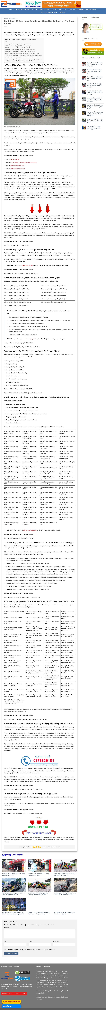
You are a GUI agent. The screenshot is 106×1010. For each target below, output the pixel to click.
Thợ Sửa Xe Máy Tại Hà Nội (11, 18)
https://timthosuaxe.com (18, 168)
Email (31, 941)
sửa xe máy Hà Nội (27, 265)
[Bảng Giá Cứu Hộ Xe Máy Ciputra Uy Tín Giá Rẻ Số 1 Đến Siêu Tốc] (65, 865)
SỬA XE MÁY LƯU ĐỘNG (23, 9)
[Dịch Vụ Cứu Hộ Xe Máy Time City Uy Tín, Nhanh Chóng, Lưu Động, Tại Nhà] (14, 904)
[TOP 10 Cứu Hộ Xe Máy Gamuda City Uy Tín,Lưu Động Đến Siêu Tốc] (14, 885)
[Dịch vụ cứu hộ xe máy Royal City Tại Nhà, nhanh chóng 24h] (65, 904)
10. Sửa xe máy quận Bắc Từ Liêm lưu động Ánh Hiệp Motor (20, 60)
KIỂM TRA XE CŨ (45, 9)
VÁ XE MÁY (35, 9)
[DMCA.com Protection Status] (22, 972)
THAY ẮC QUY (67, 9)
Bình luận (7, 927)
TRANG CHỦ (12, 9)
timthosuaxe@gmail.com (17, 165)
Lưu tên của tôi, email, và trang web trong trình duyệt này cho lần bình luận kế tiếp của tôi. (31, 949)
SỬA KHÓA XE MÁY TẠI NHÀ (49, 12)
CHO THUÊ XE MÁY (90, 9)
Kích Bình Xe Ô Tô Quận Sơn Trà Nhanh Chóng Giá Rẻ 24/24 (94, 85)
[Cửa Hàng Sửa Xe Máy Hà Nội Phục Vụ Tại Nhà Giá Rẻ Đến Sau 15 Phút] (65, 885)
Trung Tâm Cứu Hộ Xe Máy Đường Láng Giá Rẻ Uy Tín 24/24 (95, 121)
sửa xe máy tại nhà (30, 339)
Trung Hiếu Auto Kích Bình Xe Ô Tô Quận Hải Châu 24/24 (95, 78)
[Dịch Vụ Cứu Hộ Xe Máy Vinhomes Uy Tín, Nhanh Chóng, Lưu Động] (40, 904)
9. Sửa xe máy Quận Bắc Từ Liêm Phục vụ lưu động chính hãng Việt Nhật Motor (24, 59)
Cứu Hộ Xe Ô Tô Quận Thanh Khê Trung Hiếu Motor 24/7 (93, 128)
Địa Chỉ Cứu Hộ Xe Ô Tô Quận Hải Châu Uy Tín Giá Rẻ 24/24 (95, 92)
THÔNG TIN (62, 12)
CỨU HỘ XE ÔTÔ (56, 9)
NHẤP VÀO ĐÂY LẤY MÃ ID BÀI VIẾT (14, 993)
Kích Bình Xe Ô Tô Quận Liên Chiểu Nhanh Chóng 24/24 (94, 71)
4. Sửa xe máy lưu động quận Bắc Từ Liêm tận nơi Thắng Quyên (20, 49)
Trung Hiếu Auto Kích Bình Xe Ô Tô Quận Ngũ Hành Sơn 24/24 (95, 64)
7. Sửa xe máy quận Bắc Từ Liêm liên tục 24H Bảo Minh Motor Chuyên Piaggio (24, 55)
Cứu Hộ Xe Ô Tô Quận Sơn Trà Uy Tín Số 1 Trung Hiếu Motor (95, 106)
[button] (33, 847)
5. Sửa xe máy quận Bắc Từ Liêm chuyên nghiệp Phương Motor (20, 51)
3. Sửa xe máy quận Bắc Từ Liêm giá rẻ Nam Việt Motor (18, 47)
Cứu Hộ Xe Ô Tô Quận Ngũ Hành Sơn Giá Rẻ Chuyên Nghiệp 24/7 (95, 113)
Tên (5, 941)
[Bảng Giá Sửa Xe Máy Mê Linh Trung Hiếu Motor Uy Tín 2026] (40, 865)
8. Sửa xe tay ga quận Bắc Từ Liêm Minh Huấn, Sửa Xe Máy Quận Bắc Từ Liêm (24, 57)
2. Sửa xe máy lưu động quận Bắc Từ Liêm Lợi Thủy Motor (19, 45)
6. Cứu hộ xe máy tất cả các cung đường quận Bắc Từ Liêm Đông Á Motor (22, 53)
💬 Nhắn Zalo (7, 1006)
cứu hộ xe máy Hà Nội (29, 530)
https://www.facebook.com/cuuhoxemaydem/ (24, 162)
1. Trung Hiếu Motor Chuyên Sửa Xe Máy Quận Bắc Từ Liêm (20, 44)
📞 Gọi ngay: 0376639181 (11, 1002)
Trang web (56, 941)
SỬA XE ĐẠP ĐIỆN (78, 9)
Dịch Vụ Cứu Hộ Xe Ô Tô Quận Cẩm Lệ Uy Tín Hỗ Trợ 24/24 (94, 99)
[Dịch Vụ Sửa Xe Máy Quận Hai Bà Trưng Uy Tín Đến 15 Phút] (14, 865)
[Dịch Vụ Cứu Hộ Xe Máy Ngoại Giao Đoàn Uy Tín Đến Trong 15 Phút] (40, 885)
